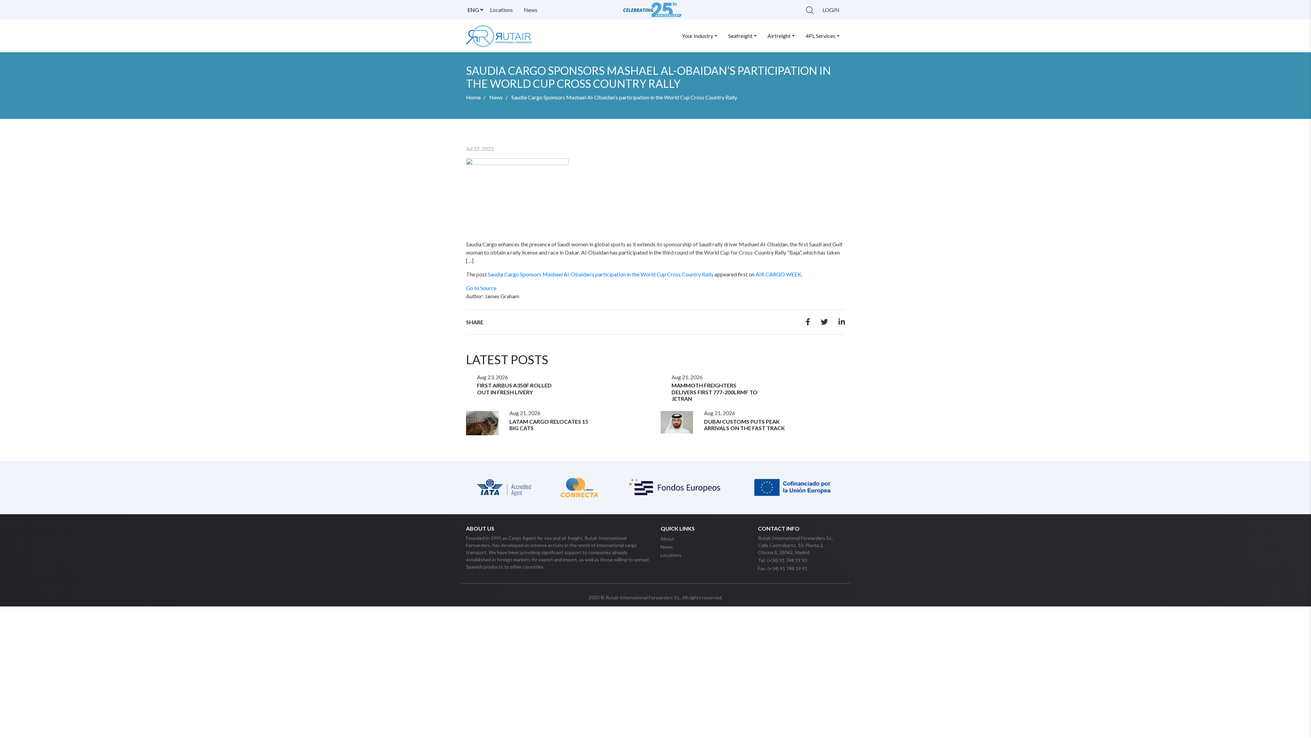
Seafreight (740, 35)
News (530, 9)
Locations (501, 9)
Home (473, 97)
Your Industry (697, 35)
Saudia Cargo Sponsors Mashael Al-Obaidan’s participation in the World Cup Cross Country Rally (601, 274)
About (667, 539)
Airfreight (779, 35)
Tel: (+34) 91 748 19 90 (782, 560)
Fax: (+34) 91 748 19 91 (782, 568)
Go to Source (481, 288)
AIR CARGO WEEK (778, 274)
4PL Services (820, 35)
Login (831, 9)
